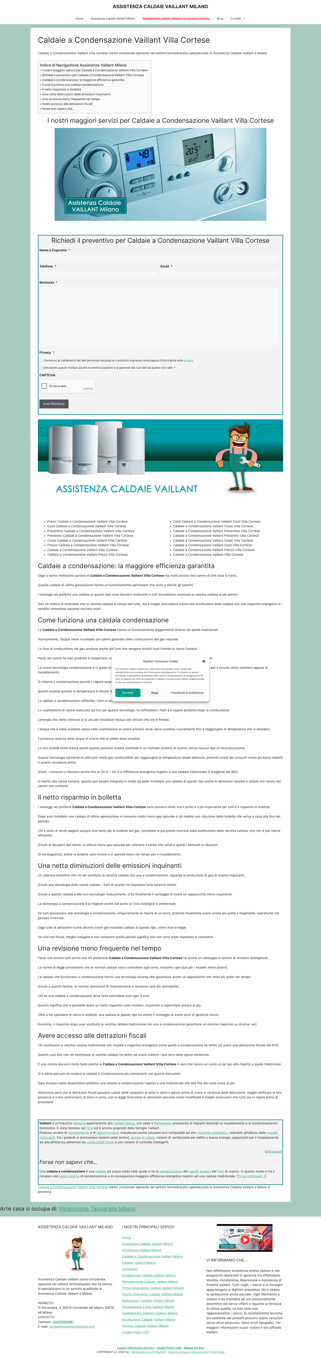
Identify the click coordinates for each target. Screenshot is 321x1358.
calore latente (69, 1176)
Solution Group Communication (189, 1352)
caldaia (100, 1171)
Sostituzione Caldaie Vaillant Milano (148, 1319)
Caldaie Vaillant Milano (139, 1263)
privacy (188, 360)
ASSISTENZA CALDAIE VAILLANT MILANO (160, 6)
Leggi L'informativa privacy (135, 1348)
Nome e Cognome (54, 250)
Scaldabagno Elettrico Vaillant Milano (149, 1313)
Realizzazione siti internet (149, 1352)
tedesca (79, 1123)
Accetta (127, 692)
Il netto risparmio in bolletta (61, 89)
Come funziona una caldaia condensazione (72, 85)
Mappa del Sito (194, 1348)
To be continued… (251, 1176)
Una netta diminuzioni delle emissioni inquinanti (76, 94)
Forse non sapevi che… (58, 109)
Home (79, 18)
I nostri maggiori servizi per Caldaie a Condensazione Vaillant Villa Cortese (95, 70)
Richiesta (48, 282)
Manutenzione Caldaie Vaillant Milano (150, 1282)
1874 (89, 1128)
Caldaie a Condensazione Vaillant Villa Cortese (73, 1187)
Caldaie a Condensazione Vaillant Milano (152, 1256)
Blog (220, 18)
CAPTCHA (47, 375)
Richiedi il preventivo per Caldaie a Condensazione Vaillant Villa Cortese (93, 75)
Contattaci (129, 1269)
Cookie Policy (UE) (135, 1332)
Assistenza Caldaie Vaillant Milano (113, 18)
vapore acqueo (200, 1171)
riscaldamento (78, 1133)
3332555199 (63, 1322)
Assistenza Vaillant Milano (141, 1250)
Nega (154, 692)
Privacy (46, 352)
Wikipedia (273, 1152)
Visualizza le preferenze (187, 692)
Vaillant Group (124, 1123)
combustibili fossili (100, 1142)
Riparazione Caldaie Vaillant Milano (148, 1300)
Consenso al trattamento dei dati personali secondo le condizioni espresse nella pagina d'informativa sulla (118, 360)
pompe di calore (143, 1137)
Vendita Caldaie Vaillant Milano (145, 1326)
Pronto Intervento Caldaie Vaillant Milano (152, 1294)
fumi (220, 1171)
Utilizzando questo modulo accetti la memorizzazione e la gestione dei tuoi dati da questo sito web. (109, 367)
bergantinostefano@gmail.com (72, 1326)
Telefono (47, 266)
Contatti (236, 18)
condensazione (171, 1171)
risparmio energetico (212, 1133)
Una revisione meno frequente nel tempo (71, 99)
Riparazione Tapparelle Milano (97, 1208)
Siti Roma (218, 1352)
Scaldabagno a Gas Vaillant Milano (148, 1307)
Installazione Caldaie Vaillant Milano (149, 1275)
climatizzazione (108, 1133)
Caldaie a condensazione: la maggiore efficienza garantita (83, 80)
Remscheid (162, 1123)
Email (166, 266)
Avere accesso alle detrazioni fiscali (67, 104)
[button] (204, 661)
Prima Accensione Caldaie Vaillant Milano (153, 1288)
